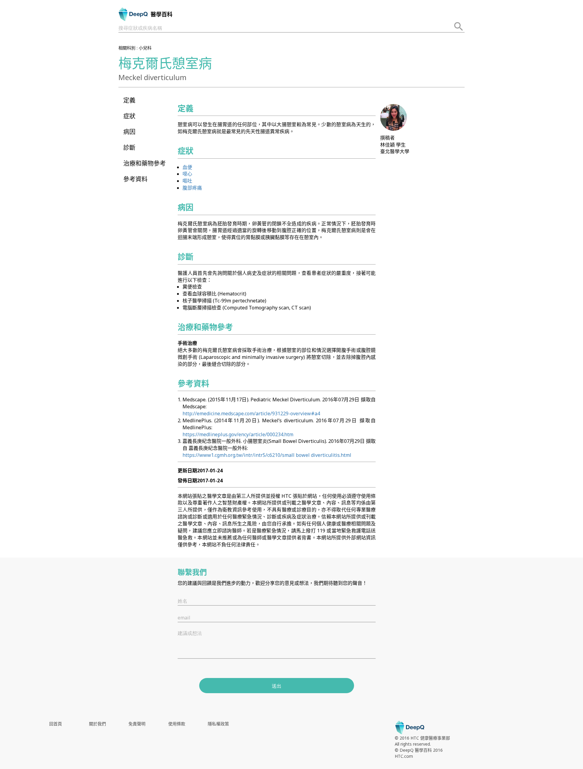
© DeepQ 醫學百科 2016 (419, 750)
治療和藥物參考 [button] (144, 163)
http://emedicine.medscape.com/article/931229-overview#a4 (251, 413)
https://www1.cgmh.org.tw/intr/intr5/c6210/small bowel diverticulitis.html (266, 455)
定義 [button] (129, 100)
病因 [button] (129, 132)
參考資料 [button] (135, 179)
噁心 (187, 173)
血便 (187, 167)
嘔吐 (187, 180)
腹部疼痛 (192, 187)
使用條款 (176, 724)
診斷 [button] (129, 147)
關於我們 (97, 724)
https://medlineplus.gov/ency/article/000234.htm (237, 434)
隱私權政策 (218, 724)
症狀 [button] (129, 116)
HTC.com (404, 756)
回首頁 (55, 724)
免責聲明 (136, 724)
